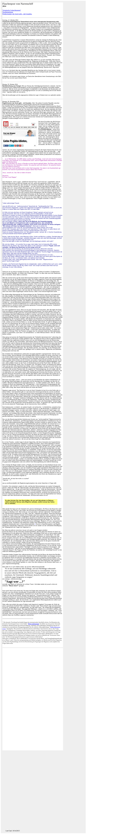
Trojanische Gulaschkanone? (11, 10)
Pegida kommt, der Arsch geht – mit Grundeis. (17, 14)
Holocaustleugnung (33, 624)
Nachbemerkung (7, 12)
